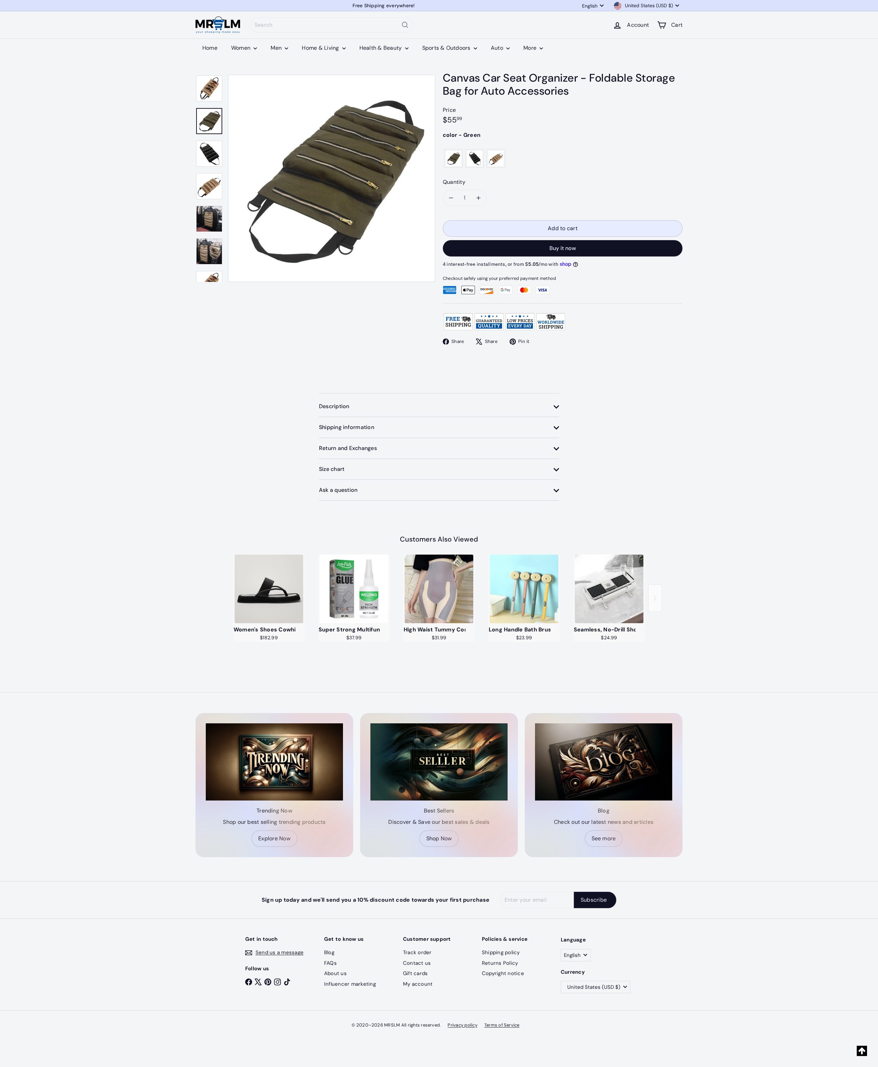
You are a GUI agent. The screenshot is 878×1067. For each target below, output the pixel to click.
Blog (329, 952)
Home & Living (321, 47)
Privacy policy (462, 1025)
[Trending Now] (274, 762)
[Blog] (603, 762)
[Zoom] (331, 178)
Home (209, 47)
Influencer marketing (350, 984)
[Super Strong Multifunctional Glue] (354, 589)
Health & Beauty (381, 47)
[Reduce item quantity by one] (451, 198)
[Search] (405, 25)
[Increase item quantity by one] (478, 198)
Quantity (454, 182)
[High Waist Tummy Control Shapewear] (439, 589)
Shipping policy (501, 952)
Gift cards (415, 973)
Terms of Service (502, 1025)
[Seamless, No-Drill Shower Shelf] (609, 589)
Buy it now (562, 248)
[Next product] (655, 598)
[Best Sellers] (439, 762)
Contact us (417, 963)
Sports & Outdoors (447, 47)
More (530, 47)
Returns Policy (500, 963)
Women (241, 47)
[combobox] (331, 25)
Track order (417, 952)
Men (277, 47)
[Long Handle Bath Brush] (524, 589)
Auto (498, 47)
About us (335, 973)
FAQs (330, 963)
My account (417, 984)
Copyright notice (503, 973)
